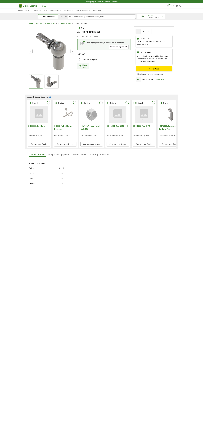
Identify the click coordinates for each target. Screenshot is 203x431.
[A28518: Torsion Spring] (144, 114)
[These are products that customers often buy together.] (49, 97)
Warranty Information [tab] (100, 166)
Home (31, 23)
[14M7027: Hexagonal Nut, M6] (91, 114)
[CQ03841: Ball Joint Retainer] (65, 114)
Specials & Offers (82, 11)
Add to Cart (154, 69)
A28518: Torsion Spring (143, 126)
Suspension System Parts (45, 23)
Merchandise (54, 11)
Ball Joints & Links (64, 23)
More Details (160, 79)
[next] (72, 51)
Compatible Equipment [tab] (59, 166)
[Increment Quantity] (148, 31)
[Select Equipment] (82, 43)
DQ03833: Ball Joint (36, 126)
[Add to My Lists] (48, 103)
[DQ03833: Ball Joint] (39, 114)
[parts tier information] (79, 59)
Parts (27, 11)
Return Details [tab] (79, 166)
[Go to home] (28, 6)
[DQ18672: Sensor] (170, 114)
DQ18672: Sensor (166, 126)
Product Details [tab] (37, 166)
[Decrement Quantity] (138, 31)
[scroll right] (173, 129)
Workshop (67, 11)
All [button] (61, 16)
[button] (48, 16)
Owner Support (39, 11)
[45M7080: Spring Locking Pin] (117, 114)
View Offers (114, 2)
